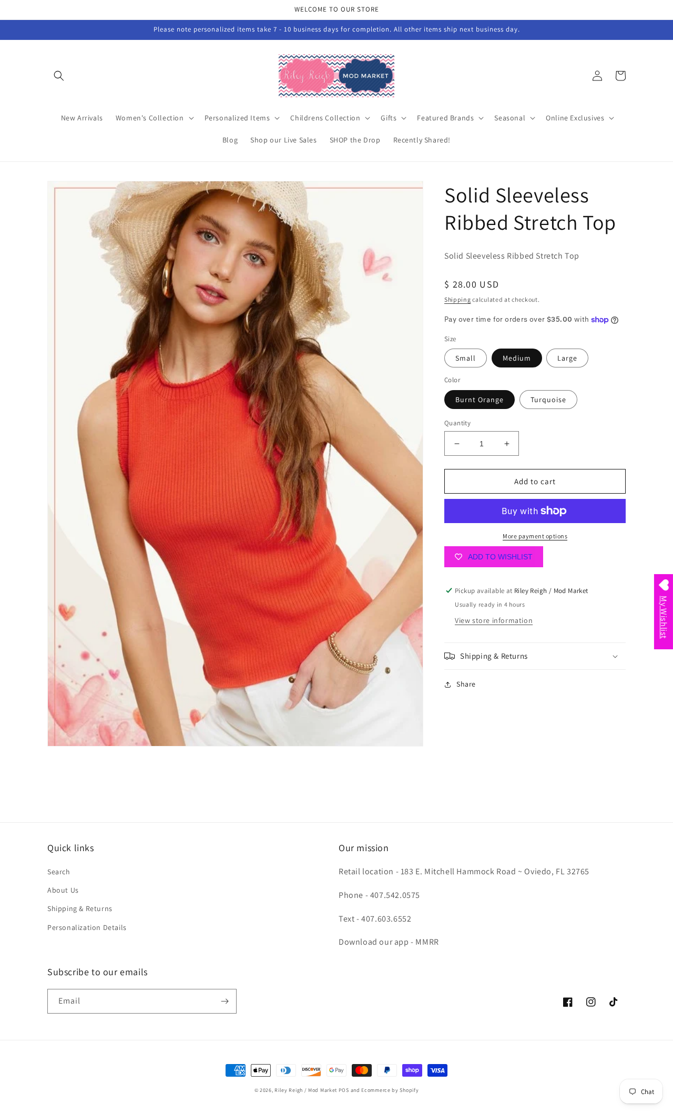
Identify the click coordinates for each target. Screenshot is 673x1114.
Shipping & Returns (80, 908)
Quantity (457, 422)
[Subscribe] (224, 1001)
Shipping (457, 299)
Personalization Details (87, 927)
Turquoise (548, 399)
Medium (517, 358)
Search (58, 871)
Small (465, 358)
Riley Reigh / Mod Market (305, 1090)
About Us (63, 890)
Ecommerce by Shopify (390, 1090)
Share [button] (466, 684)
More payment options (535, 536)
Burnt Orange (479, 399)
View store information (494, 620)
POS (344, 1090)
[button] (58, 75)
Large (567, 358)
